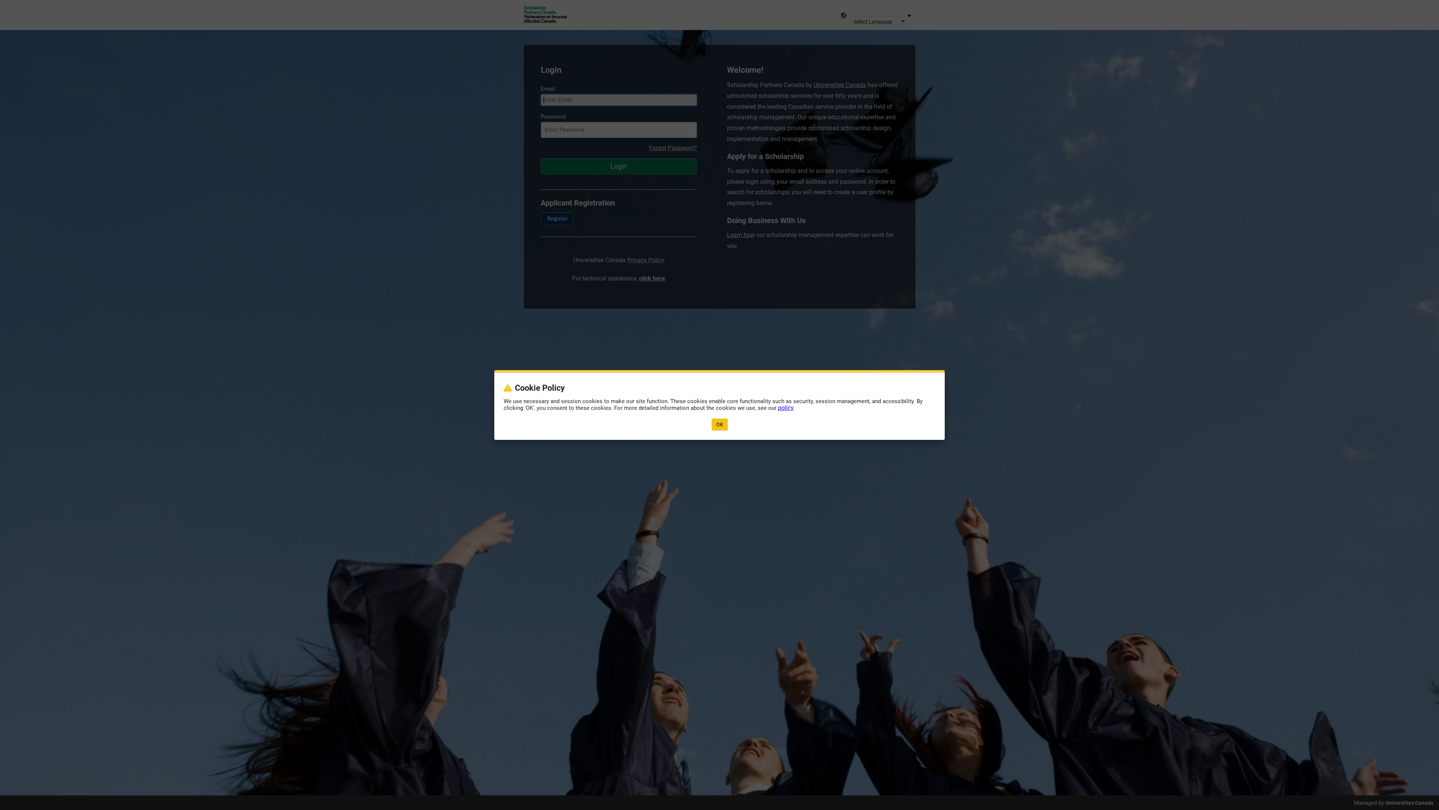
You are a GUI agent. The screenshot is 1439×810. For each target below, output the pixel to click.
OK (719, 425)
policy (786, 407)
